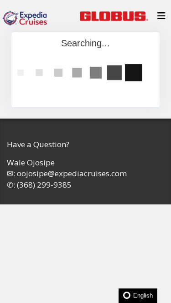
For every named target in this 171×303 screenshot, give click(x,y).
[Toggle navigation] (161, 18)
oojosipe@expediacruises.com (72, 173)
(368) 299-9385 (44, 184)
